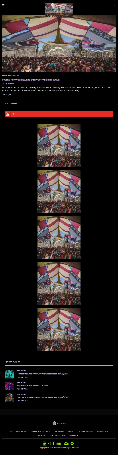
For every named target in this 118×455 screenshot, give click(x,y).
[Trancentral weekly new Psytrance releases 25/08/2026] (9, 374)
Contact (42, 435)
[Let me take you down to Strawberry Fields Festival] (59, 43)
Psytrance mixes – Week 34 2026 (32, 385)
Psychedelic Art (85, 431)
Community (75, 435)
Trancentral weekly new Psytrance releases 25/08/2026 (43, 373)
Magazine (21, 370)
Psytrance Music (18, 431)
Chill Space (102, 431)
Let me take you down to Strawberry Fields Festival (31, 79)
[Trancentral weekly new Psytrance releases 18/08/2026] (9, 397)
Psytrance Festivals (40, 431)
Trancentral (8, 83)
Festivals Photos (10, 76)
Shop (70, 431)
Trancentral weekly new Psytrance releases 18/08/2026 (42, 397)
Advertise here (58, 435)
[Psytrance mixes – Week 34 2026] (9, 386)
